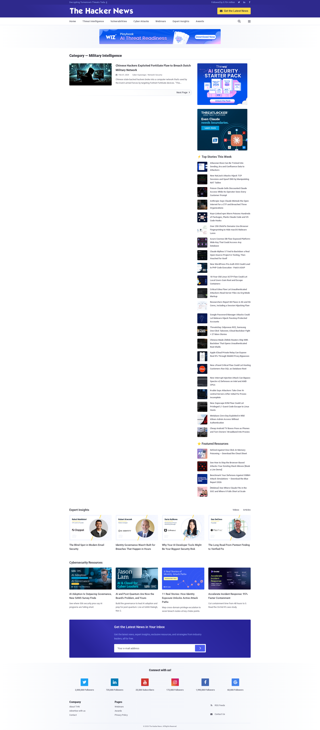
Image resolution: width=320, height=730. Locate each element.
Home (72, 21)
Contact (73, 715)
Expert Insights (181, 21)
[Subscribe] (200, 648)
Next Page (183, 92)
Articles (247, 510)
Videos (236, 510)
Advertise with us (77, 711)
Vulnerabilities (118, 21)
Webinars (161, 21)
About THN (74, 706)
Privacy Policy (121, 715)
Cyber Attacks (141, 21)
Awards (200, 21)
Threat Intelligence (93, 21)
